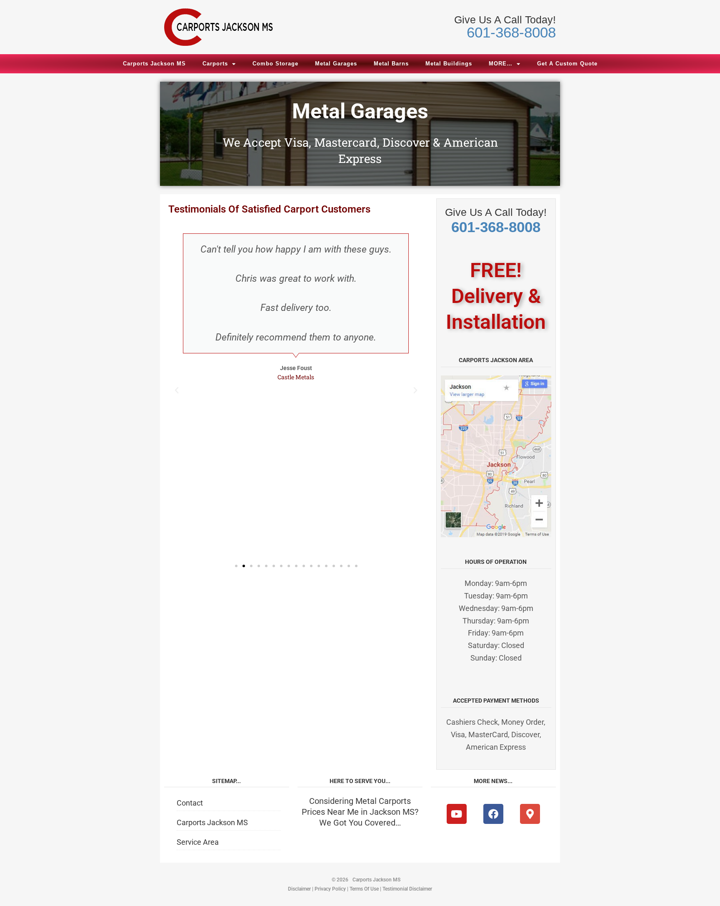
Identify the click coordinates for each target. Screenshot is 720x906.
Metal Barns (391, 63)
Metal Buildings (448, 63)
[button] (176, 390)
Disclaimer (299, 889)
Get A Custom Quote (567, 63)
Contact (190, 802)
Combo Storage (275, 63)
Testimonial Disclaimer (407, 889)
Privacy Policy (330, 889)
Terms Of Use (364, 889)
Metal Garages (336, 63)
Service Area (198, 842)
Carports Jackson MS (154, 63)
